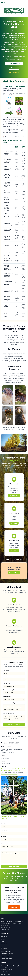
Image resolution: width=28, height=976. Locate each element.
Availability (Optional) (8, 713)
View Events (14, 68)
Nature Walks (5, 956)
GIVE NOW (14, 907)
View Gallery (14, 523)
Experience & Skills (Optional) (10, 703)
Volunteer (4, 944)
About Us (4, 936)
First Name (6, 670)
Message (3, 850)
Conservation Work (6, 951)
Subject (3, 843)
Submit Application (14, 724)
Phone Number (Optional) (9, 690)
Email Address (6, 683)
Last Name (6, 676)
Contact (3, 962)
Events (3, 939)
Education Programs (7, 953)
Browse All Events (14, 573)
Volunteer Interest (7, 696)
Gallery (3, 941)
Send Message (14, 866)
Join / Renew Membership (14, 63)
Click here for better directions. (9, 774)
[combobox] (14, 699)
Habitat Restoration (6, 958)
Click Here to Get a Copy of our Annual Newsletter (12, 817)
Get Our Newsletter (14, 72)
